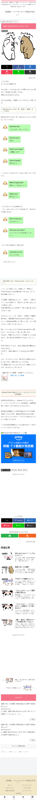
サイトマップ (27, 790)
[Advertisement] (18, 270)
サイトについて (27, 785)
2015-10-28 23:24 (5, 729)
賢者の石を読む (10, 790)
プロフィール (10, 788)
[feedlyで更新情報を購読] (9, 535)
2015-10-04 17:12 (5, 709)
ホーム (10, 785)
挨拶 (21, 470)
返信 (33, 719)
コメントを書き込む (18, 746)
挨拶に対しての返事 (17, 375)
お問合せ (18, 793)
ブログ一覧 (27, 788)
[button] (30, 72)
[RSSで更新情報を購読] (27, 535)
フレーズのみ (6, 470)
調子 (26, 470)
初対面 (15, 470)
